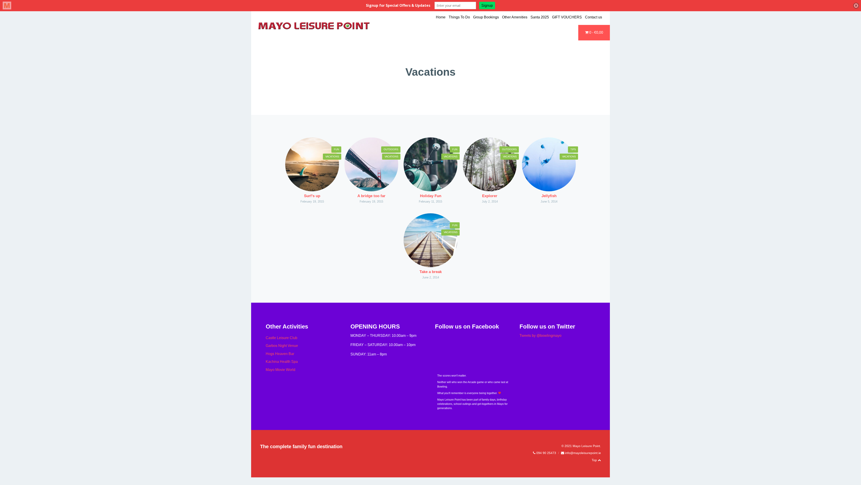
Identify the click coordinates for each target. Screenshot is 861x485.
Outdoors (391, 149)
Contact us (593, 17)
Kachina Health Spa (282, 362)
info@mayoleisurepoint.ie (583, 453)
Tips (573, 149)
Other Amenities (514, 17)
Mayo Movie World (280, 370)
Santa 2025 (540, 17)
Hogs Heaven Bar (280, 354)
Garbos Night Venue (282, 346)
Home (441, 17)
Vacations (332, 156)
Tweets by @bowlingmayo (540, 335)
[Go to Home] (314, 29)
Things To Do (459, 17)
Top (595, 460)
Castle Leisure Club (281, 338)
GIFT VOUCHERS (567, 17)
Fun (336, 149)
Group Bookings (486, 17)
